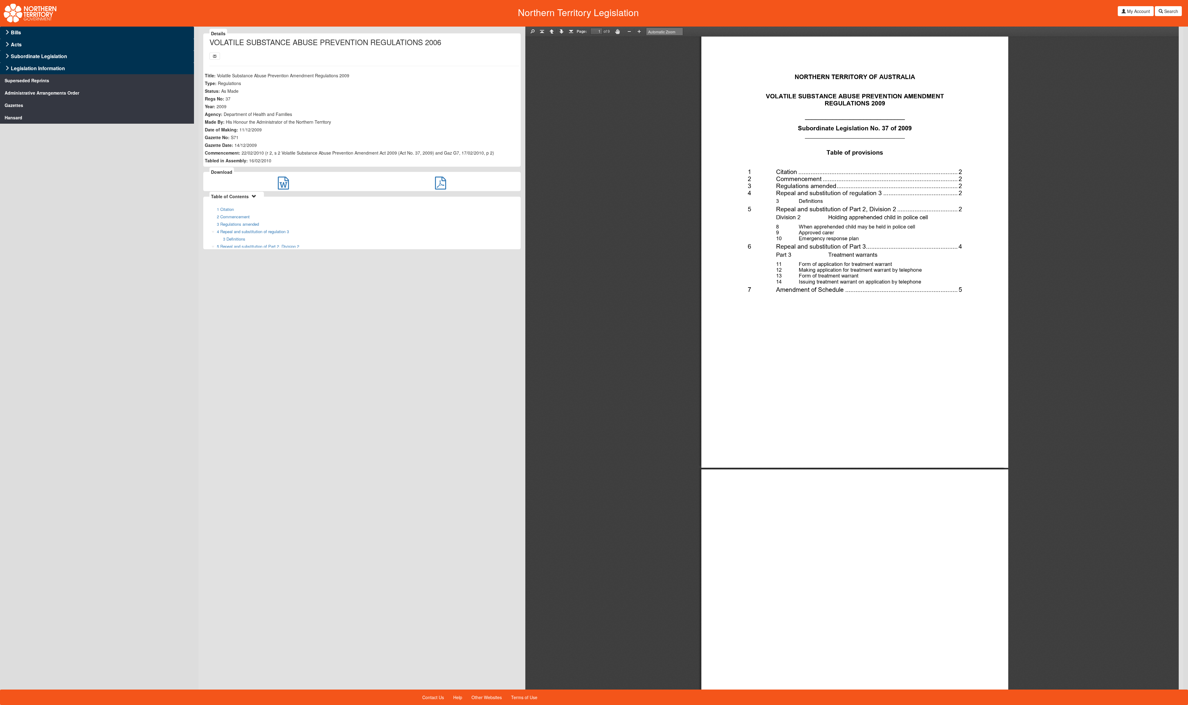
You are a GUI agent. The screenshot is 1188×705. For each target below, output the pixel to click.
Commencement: (222, 153)
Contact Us (433, 697)
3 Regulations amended (238, 224)
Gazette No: (217, 137)
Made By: (215, 122)
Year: (210, 106)
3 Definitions (234, 239)
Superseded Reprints (27, 80)
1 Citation (225, 209)
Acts (16, 44)
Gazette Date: (219, 145)
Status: (212, 91)
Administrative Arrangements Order (42, 93)
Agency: (213, 114)
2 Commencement (233, 217)
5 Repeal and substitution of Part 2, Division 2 (258, 246)
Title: (210, 75)
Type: (211, 83)
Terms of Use (524, 697)
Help (457, 697)
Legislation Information (38, 68)
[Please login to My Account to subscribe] (214, 56)
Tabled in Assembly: (226, 160)
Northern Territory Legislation (578, 12)
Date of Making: (221, 129)
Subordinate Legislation (39, 56)
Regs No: (214, 99)
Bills (16, 32)
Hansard (13, 117)
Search (1170, 11)
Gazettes (14, 105)
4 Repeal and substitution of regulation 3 (253, 231)
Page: (582, 31)
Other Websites (486, 697)
